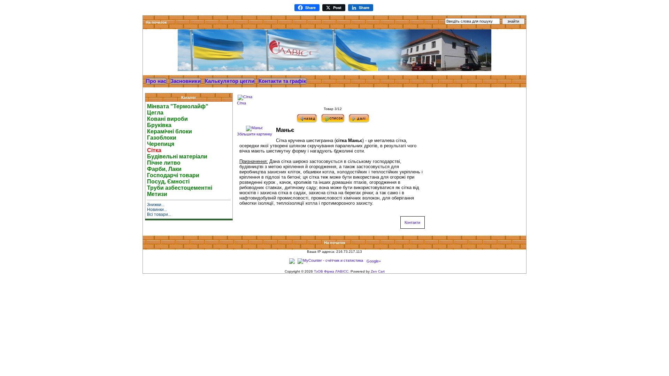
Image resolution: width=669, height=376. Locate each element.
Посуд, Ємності (168, 182)
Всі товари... (159, 214)
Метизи (157, 194)
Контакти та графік (282, 81)
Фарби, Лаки (164, 169)
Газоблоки (161, 138)
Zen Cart (378, 271)
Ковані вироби (167, 119)
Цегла (155, 113)
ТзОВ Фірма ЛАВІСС (331, 271)
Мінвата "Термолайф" (177, 106)
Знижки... (155, 204)
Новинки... (157, 209)
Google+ (374, 261)
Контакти (412, 222)
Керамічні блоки (169, 131)
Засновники (185, 81)
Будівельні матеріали (177, 156)
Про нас (156, 81)
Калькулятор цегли (229, 81)
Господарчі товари (173, 175)
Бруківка (159, 125)
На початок (156, 22)
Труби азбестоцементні (179, 188)
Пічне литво (163, 163)
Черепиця (160, 144)
